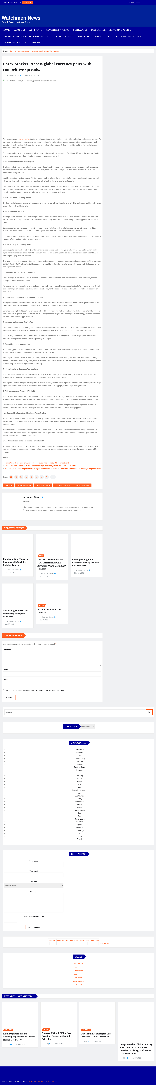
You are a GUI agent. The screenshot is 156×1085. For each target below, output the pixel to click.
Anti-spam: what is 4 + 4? (34, 916)
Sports (79, 824)
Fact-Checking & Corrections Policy (27, 36)
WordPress (30, 1081)
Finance (79, 770)
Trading (79, 836)
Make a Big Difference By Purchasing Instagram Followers (16, 613)
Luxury (79, 798)
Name (5, 669)
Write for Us (32, 43)
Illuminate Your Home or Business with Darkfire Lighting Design (15, 562)
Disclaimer (98, 30)
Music (79, 804)
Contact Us (80, 30)
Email (5, 679)
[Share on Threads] (47, 477)
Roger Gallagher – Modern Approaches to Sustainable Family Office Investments (37, 463)
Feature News (79, 767)
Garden (79, 781)
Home (7, 30)
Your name (33, 861)
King (8, 1044)
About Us (20, 30)
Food (80, 773)
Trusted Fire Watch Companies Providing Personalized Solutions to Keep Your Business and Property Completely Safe (53, 468)
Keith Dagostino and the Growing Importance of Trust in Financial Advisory (19, 1036)
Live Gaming (79, 796)
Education (79, 761)
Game (79, 778)
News (79, 807)
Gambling (79, 775)
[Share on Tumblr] (42, 477)
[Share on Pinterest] (32, 477)
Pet (79, 813)
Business (9, 485)
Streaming (79, 827)
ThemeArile (52, 1081)
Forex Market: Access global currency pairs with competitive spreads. (34, 51)
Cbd (79, 755)
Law (79, 793)
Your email (34, 871)
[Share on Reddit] (37, 477)
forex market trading (44, 485)
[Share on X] (16, 477)
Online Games (79, 810)
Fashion (80, 764)
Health (79, 787)
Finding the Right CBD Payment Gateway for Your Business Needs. (85, 562)
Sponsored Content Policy (95, 36)
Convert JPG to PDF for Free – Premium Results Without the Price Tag (57, 1036)
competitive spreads (24, 485)
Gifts (79, 784)
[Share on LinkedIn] (21, 477)
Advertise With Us (57, 30)
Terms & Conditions (128, 36)
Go (149, 712)
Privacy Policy (64, 36)
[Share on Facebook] (11, 477)
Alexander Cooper (13, 75)
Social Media (79, 819)
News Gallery (40, 1081)
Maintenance (79, 801)
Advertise (35, 30)
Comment (7, 649)
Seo (79, 816)
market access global (83, 485)
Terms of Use (12, 43)
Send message (34, 927)
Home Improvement (79, 790)
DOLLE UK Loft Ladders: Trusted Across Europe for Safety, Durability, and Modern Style (40, 465)
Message (33, 892)
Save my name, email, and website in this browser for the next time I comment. (35, 690)
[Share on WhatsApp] (26, 477)
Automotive (79, 750)
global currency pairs (63, 485)
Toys (79, 833)
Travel (79, 839)
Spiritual (79, 822)
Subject (34, 881)
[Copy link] (53, 477)
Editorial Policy (120, 30)
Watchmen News (21, 17)
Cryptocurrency (79, 758)
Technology (79, 830)
